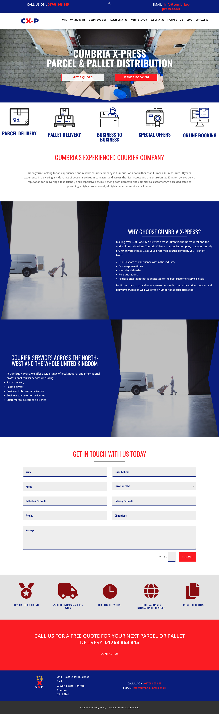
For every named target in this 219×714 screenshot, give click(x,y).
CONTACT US (109, 654)
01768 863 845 (58, 4)
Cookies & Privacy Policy (93, 707)
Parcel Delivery (118, 20)
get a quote (82, 77)
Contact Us (202, 20)
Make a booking (136, 77)
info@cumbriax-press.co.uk (176, 6)
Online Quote (77, 20)
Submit (187, 557)
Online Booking (97, 20)
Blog (189, 20)
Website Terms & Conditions (124, 707)
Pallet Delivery (139, 20)
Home (64, 20)
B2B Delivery (157, 20)
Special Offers (175, 20)
